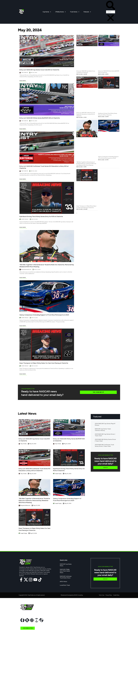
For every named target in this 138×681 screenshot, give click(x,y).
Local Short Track (65, 585)
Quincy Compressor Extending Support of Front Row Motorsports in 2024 (44, 315)
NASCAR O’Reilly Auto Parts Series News (65, 571)
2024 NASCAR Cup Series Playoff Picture (105, 424)
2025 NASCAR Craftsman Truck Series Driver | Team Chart (104, 445)
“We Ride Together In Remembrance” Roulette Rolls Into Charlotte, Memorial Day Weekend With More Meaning (86, 163)
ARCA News (63, 581)
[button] (110, 5)
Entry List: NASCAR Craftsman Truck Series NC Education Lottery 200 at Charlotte (85, 114)
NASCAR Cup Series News (66, 564)
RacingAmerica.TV (25, 665)
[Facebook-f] (21, 580)
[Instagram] (31, 580)
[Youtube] (35, 580)
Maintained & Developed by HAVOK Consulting (72, 595)
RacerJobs (23, 669)
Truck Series (73, 12)
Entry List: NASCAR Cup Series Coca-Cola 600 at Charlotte (39, 70)
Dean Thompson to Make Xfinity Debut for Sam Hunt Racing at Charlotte (43, 363)
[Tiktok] (40, 580)
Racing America (24, 662)
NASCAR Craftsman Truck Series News (66, 577)
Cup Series (46, 12)
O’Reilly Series (59, 12)
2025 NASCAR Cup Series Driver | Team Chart (105, 434)
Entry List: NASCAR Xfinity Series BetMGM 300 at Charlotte (39, 118)
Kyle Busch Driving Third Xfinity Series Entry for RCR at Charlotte (41, 216)
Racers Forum (24, 676)
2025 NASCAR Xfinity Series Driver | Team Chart (105, 440)
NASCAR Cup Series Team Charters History (103, 429)
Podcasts (86, 12)
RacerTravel (23, 673)
